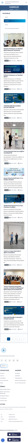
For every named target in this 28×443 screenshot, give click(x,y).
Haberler (11, 9)
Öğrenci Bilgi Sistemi (5, 389)
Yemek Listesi (3, 400)
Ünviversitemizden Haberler (12, 28)
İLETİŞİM (2, 404)
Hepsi (6, 17)
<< (5, 339)
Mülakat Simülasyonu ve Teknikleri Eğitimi (13, 75)
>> (23, 339)
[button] (2, 440)
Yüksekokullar (18, 378)
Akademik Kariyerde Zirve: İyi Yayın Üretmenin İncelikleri (13, 206)
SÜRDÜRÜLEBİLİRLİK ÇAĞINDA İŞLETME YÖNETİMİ (12, 106)
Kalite (1, 383)
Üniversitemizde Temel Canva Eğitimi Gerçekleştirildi (14, 152)
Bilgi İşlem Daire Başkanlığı (6, 430)
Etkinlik (7, 21)
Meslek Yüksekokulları (20, 380)
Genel (6, 24)
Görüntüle (6, 60)
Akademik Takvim (4, 396)
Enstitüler (17, 373)
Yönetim (2, 373)
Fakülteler (17, 375)
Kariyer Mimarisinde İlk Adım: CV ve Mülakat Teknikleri (13, 178)
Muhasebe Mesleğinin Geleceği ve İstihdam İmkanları (13, 318)
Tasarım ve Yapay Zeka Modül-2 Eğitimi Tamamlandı (12, 251)
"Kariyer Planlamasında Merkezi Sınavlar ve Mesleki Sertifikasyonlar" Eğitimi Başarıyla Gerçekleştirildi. (14, 287)
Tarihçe (2, 375)
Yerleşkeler (3, 378)
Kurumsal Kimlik (4, 380)
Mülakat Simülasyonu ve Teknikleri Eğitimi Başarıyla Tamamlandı (13, 49)
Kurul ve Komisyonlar (20, 383)
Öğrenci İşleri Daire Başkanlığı (4, 392)
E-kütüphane (3, 398)
